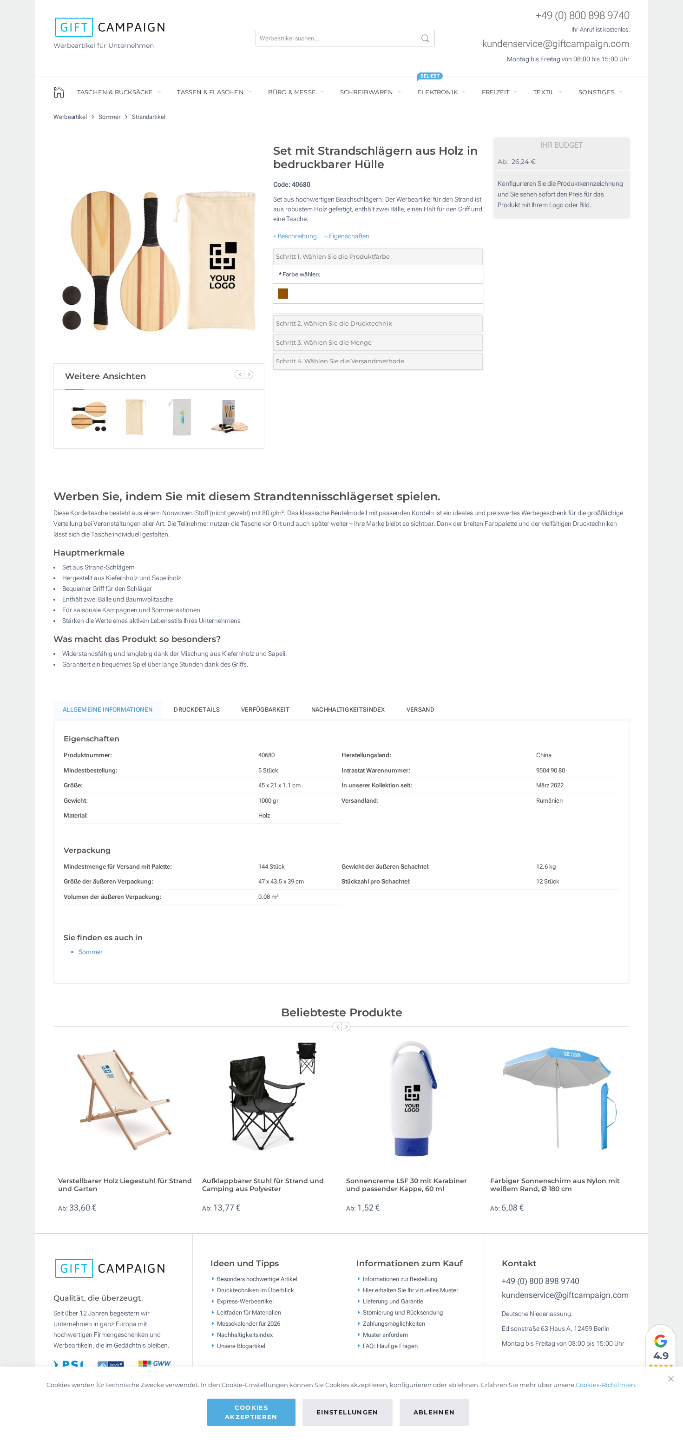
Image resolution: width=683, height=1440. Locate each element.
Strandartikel (148, 116)
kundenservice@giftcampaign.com (556, 43)
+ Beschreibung (295, 236)
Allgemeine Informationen (107, 709)
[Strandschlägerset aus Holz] (159, 251)
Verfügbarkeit (265, 709)
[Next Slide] (248, 374)
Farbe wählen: (299, 274)
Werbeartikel (70, 116)
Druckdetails (197, 709)
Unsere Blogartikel (241, 1345)
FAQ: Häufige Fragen (390, 1345)
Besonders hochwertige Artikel (257, 1278)
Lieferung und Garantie (393, 1300)
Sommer (110, 116)
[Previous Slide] (239, 374)
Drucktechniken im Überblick (255, 1289)
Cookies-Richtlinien (605, 1384)
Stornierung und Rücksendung (403, 1312)
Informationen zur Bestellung (400, 1278)
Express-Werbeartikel (245, 1300)
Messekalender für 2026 (248, 1323)
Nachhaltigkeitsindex (348, 709)
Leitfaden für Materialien (249, 1312)
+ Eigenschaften (346, 236)
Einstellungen (347, 1412)
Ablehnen (434, 1412)
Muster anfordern (385, 1334)
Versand (420, 709)
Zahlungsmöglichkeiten (394, 1323)
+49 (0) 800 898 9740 (583, 15)
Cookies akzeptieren (251, 1412)
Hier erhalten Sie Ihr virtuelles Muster (410, 1289)
